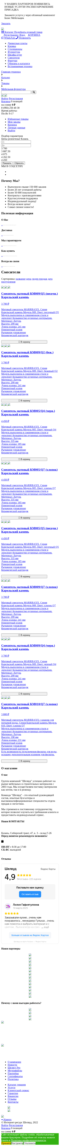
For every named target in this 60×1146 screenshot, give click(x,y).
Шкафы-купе (15, 54)
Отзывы (12, 1099)
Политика (13, 1079)
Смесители (14, 57)
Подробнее (2, 235)
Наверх (7, 1119)
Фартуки (12, 60)
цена (28, 278)
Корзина (5, 101)
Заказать (5, 23)
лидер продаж (39, 278)
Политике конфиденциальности (28, 1140)
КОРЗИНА (34, 35)
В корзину (25, 342)
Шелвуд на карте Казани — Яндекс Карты (30, 941)
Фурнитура (14, 52)
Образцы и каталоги (19, 63)
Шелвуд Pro (14, 1067)
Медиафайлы (15, 1070)
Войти (4, 98)
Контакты (13, 1102)
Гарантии (13, 1093)
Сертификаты (15, 1076)
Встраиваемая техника (20, 66)
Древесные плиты (17, 43)
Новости (12, 1064)
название (21, 278)
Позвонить (24, 37)
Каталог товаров (17, 1084)
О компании (14, 1062)
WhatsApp (10, 37)
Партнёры (13, 1073)
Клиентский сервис (18, 1090)
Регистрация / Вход (14, 35)
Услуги (11, 1087)
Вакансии (13, 1096)
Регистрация (16, 98)
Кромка (12, 46)
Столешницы (15, 49)
